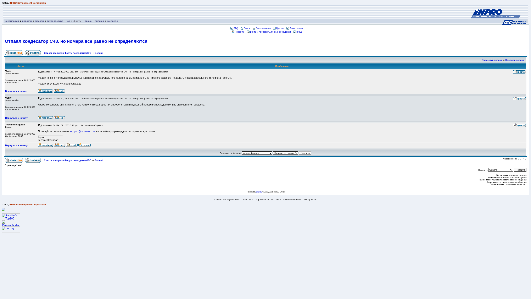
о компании (12, 21)
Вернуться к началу (16, 91)
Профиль (240, 32)
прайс (88, 21)
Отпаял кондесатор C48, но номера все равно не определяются (76, 41)
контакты (112, 21)
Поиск (247, 28)
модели (39, 21)
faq (68, 21)
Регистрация (296, 28)
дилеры (99, 21)
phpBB (259, 192)
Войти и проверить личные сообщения (270, 32)
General (99, 53)
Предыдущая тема (492, 60)
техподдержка (55, 21)
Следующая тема (514, 60)
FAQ (236, 28)
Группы (280, 28)
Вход (299, 32)
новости (27, 21)
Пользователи (263, 28)
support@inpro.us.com (82, 131)
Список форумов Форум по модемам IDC (67, 53)
